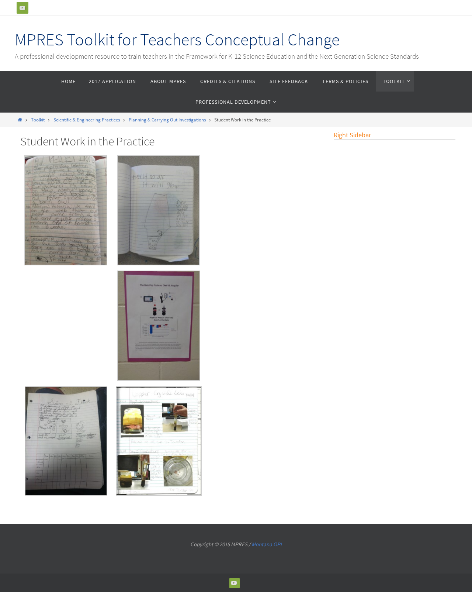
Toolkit (38, 120)
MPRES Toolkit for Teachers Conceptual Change (177, 39)
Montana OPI (266, 544)
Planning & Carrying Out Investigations (167, 120)
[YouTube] (22, 8)
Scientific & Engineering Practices (86, 120)
